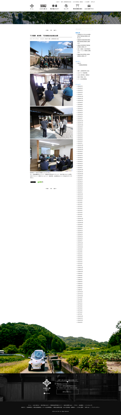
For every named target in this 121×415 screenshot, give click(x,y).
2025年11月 (80, 98)
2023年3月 (80, 163)
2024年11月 (80, 122)
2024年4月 (80, 137)
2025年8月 (80, 104)
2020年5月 (80, 232)
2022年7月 (80, 179)
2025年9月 (80, 102)
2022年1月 (80, 192)
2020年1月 (80, 240)
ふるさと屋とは (36, 405)
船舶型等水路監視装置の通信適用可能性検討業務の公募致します (83, 41)
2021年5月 (80, 208)
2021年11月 (80, 196)
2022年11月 (80, 171)
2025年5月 (80, 110)
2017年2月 (80, 312)
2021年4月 (80, 210)
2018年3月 (80, 285)
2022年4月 (80, 185)
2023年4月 (80, 161)
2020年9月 (80, 224)
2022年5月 (80, 183)
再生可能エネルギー (45, 405)
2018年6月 (80, 279)
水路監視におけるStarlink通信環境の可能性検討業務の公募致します (83, 36)
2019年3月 (80, 261)
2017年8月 (80, 299)
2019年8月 (80, 251)
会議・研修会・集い (82, 76)
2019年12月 (80, 242)
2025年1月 (80, 118)
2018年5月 (80, 281)
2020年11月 (80, 220)
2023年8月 (80, 153)
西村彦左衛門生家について (56, 405)
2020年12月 (80, 218)
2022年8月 (80, 177)
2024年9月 (80, 126)
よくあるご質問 (80, 407)
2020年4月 (80, 234)
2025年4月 (80, 112)
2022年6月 (80, 181)
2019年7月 (80, 253)
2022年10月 (80, 173)
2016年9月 (80, 322)
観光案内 (81, 405)
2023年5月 (80, 159)
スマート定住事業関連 (82, 79)
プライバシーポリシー (95, 407)
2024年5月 (80, 135)
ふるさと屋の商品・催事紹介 (78, 1)
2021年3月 (80, 212)
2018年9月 (80, 273)
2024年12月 (80, 120)
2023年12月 (80, 145)
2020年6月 (80, 230)
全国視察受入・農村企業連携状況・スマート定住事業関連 (39, 407)
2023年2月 (80, 165)
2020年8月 (80, 226)
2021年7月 (80, 204)
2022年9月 (80, 175)
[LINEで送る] (38, 182)
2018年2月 (80, 287)
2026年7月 (80, 86)
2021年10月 (80, 198)
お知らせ (57, 1)
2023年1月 (80, 167)
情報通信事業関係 (83, 64)
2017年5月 (80, 306)
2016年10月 (80, 320)
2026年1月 (80, 94)
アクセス (75, 405)
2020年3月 (80, 236)
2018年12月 (80, 267)
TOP (51, 30)
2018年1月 (80, 289)
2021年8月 (80, 202)
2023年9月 (80, 151)
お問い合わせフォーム (67, 391)
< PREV (47, 30)
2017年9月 (80, 297)
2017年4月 (80, 308)
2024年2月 (80, 141)
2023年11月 (80, 147)
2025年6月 (80, 108)
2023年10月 (80, 149)
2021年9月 (80, 200)
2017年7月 (80, 301)
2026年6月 (80, 88)
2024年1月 (80, 143)
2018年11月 (80, 269)
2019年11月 (80, 244)
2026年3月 (80, 92)
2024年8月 (80, 128)
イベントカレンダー (89, 405)
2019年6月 (80, 255)
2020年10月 (80, 222)
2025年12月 (80, 96)
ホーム (29, 405)
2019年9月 (80, 249)
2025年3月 (80, 114)
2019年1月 (80, 265)
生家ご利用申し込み (68, 405)
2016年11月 (80, 318)
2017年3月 (80, 310)
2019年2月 (80, 263)
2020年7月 (80, 228)
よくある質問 (87, 1)
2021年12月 (80, 194)
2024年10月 (80, 124)
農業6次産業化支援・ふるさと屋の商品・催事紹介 (64, 407)
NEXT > (55, 30)
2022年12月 (80, 169)
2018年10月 (80, 271)
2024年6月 (80, 133)
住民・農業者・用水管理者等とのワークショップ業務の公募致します (84, 50)
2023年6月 (80, 157)
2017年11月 (80, 293)
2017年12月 (80, 291)
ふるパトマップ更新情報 (82, 72)
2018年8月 (80, 275)
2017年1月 (80, 314)
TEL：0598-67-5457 (61, 387)
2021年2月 (80, 214)
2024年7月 (80, 131)
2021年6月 (80, 206)
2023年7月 (80, 155)
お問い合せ (93, 1)
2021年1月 (80, 216)
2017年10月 (80, 295)
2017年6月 (80, 303)
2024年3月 (80, 139)
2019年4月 (80, 259)
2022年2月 (80, 190)
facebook (48, 393)
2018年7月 (80, 277)
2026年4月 (80, 90)
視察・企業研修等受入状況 (66, 1)
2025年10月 (80, 100)
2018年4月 (80, 283)
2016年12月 (80, 316)
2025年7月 (80, 106)
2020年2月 (80, 238)
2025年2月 (80, 116)
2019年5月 (80, 257)
